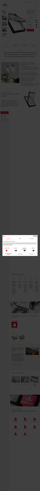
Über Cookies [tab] (32, 238)
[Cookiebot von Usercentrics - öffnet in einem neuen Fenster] (33, 236)
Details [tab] (20, 238)
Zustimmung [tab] (8, 238)
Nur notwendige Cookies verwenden (8, 254)
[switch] (15, 250)
